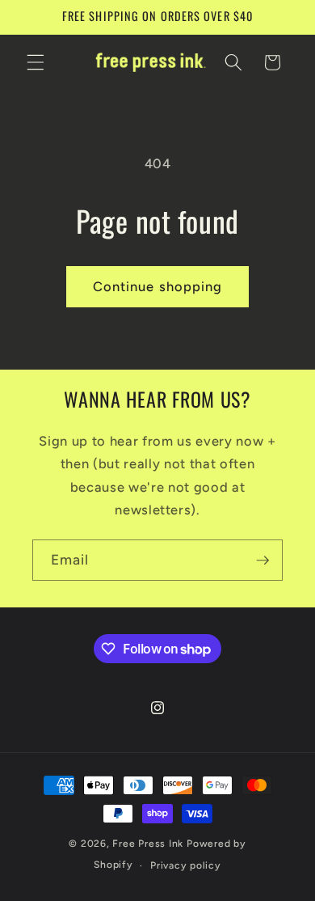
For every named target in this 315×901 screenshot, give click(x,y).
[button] (35, 62)
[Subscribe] (262, 560)
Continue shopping (158, 286)
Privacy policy (185, 865)
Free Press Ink (147, 843)
